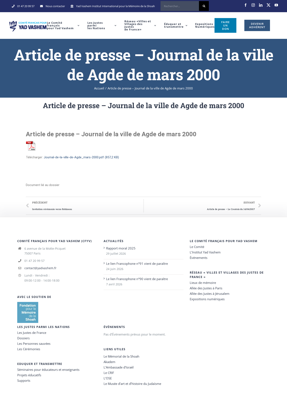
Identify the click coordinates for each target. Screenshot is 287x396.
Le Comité (197, 247)
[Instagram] (253, 5)
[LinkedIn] (260, 5)
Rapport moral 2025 (121, 248)
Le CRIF (109, 373)
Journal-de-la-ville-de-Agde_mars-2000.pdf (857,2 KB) (81, 157)
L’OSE (108, 378)
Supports (23, 380)
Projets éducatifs (29, 375)
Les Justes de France (31, 332)
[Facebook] (245, 5)
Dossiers (23, 338)
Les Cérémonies (28, 349)
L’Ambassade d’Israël (119, 367)
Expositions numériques (207, 299)
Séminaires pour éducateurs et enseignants (48, 369)
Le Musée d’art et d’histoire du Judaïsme (132, 384)
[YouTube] (276, 5)
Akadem (109, 362)
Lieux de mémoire (203, 283)
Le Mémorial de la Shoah (121, 356)
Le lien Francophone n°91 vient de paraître (137, 263)
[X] (268, 5)
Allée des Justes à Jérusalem (209, 293)
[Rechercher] (185, 6)
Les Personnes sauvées (33, 343)
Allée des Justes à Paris (206, 288)
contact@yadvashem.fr (40, 268)
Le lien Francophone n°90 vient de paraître (137, 279)
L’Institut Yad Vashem (205, 252)
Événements (198, 258)
